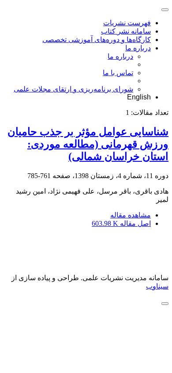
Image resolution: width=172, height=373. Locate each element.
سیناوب (157, 286)
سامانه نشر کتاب (126, 31)
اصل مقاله (121, 223)
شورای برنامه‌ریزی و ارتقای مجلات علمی (73, 89)
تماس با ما (118, 72)
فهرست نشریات (127, 23)
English (139, 97)
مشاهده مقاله (130, 215)
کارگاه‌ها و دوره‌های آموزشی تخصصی (96, 39)
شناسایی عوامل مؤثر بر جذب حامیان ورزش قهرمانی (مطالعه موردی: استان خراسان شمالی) (87, 144)
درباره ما (138, 48)
